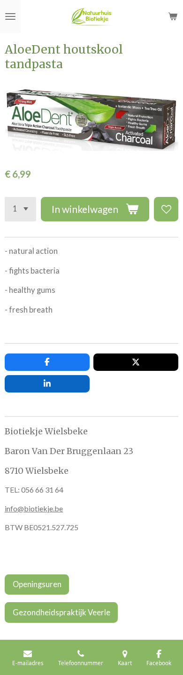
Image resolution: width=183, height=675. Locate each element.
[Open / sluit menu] (10, 16)
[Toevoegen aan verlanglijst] (166, 209)
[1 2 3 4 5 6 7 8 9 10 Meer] (20, 209)
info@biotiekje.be (34, 508)
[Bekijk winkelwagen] (172, 16)
